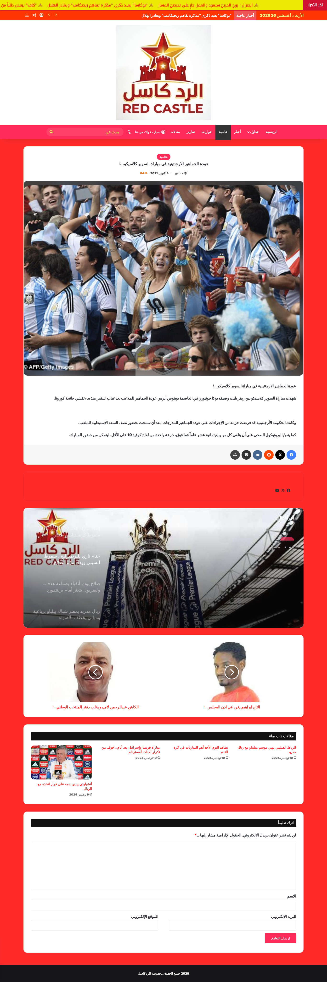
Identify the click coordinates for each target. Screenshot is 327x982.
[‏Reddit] (269, 455)
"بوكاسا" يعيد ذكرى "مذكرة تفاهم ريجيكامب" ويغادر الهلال (166, 5)
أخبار (237, 132)
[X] (280, 455)
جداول (254, 132)
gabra (179, 173)
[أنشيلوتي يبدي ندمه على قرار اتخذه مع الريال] (61, 762)
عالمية (223, 132)
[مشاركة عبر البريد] (246, 455)
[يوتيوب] (277, 490)
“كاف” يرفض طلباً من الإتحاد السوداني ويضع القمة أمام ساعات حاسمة (177, 15)
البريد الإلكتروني (283, 916)
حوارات (207, 132)
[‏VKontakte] (257, 455)
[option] (163, 568)
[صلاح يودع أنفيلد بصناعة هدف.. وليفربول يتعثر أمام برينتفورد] (163, 568)
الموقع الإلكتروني (144, 916)
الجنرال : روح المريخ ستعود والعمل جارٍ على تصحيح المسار (274, 5)
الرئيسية (271, 132)
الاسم (291, 896)
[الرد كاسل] (163, 72)
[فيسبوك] (291, 455)
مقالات (175, 132)
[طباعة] (235, 455)
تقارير (191, 132)
